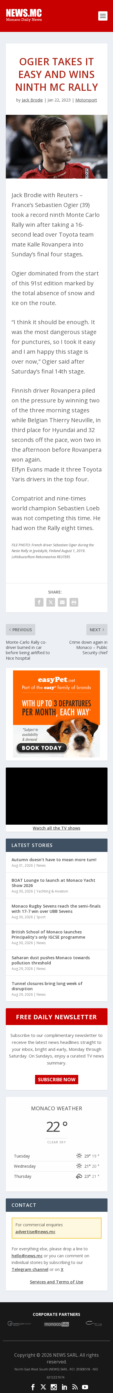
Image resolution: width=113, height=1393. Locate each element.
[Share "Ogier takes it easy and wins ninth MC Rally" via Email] (62, 602)
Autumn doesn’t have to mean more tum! (54, 859)
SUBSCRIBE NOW (56, 1079)
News (41, 865)
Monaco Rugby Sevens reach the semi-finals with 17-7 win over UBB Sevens (56, 908)
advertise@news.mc (35, 1231)
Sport (41, 917)
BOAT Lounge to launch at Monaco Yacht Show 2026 (53, 882)
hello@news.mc (27, 1255)
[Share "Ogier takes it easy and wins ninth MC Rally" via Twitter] (51, 602)
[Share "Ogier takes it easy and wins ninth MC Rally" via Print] (74, 602)
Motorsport (86, 100)
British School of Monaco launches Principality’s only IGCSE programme (48, 934)
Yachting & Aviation (52, 891)
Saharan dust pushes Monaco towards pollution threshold (51, 960)
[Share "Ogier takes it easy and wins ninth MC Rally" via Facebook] (39, 602)
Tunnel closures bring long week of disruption (47, 986)
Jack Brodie (32, 100)
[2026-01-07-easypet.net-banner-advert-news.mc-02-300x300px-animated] (56, 756)
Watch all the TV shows (56, 828)
